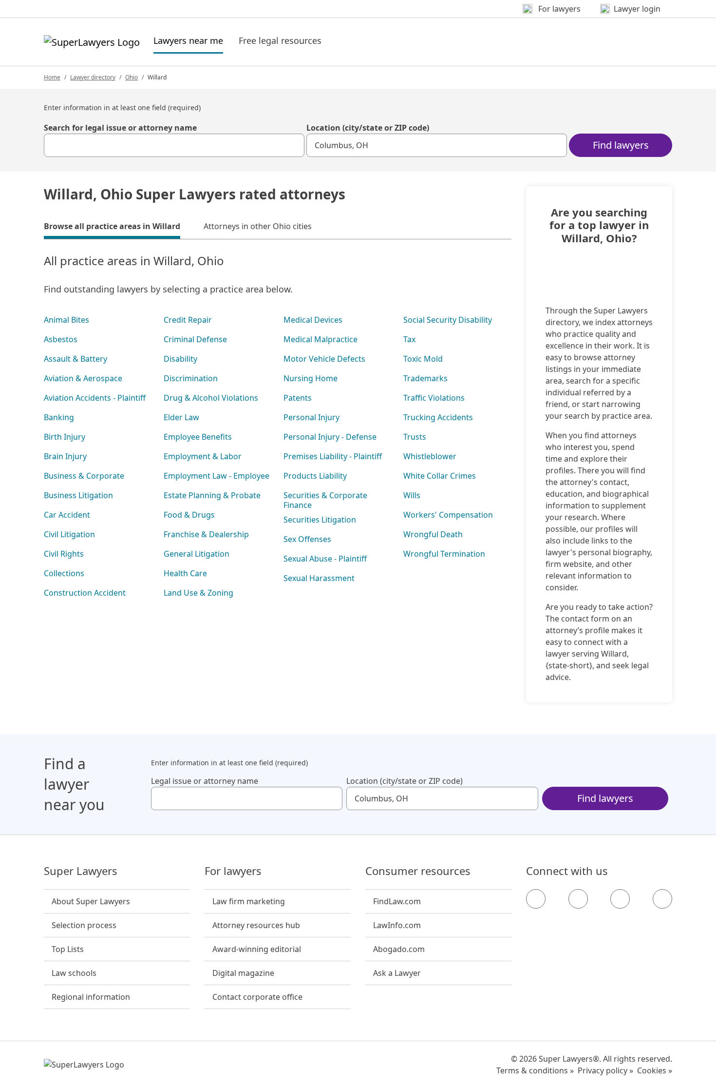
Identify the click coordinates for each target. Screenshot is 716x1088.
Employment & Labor (203, 456)
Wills (411, 495)
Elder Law (181, 417)
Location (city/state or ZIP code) (367, 127)
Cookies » (654, 1070)
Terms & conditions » (535, 1070)
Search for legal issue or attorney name (120, 127)
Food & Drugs (189, 515)
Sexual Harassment (319, 578)
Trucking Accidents (438, 417)
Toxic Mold (423, 359)
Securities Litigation (319, 520)
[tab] (112, 227)
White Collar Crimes (439, 476)
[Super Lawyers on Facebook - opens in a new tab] (536, 899)
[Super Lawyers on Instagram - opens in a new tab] (578, 899)
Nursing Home (310, 378)
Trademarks (425, 378)
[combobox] (174, 145)
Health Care (185, 573)
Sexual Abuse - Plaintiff (325, 558)
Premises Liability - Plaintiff (332, 456)
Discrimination (191, 378)
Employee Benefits (198, 437)
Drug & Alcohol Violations (211, 398)
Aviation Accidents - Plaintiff (95, 398)
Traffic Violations (434, 398)
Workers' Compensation (448, 515)
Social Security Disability (447, 320)
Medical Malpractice (320, 339)
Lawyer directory (92, 77)
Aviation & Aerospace (83, 378)
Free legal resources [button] (280, 40)
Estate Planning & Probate (212, 495)
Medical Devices (312, 320)
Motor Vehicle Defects (324, 359)
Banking (59, 417)
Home (52, 77)
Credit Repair (188, 320)
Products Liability (315, 476)
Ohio (131, 77)
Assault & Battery (75, 359)
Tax (409, 339)
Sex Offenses (307, 539)
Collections (64, 573)
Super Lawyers (80, 871)
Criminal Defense (195, 339)
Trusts (414, 437)
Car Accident (67, 515)
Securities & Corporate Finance (325, 500)
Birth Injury (64, 437)
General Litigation (196, 554)
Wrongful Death (433, 534)
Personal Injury (311, 417)
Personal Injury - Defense (330, 437)
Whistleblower (429, 456)
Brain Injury (65, 456)
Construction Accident (85, 593)
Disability (180, 359)
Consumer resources (418, 871)
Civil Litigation (69, 534)
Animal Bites (66, 320)
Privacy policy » (605, 1070)
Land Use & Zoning (198, 593)
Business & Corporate (84, 476)
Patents (297, 398)
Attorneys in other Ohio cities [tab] (258, 226)
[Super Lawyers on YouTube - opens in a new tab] (620, 899)
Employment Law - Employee (216, 476)
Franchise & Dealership (206, 534)
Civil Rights (64, 554)
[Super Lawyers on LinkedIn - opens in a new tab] (662, 899)
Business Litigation (78, 495)
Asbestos (60, 339)
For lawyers (233, 871)
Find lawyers (621, 145)
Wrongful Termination (444, 554)
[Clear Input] (293, 145)
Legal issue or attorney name (204, 781)
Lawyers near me (188, 40)
